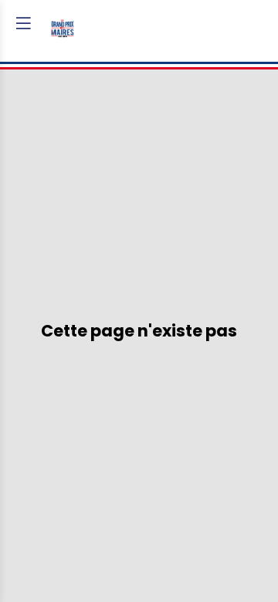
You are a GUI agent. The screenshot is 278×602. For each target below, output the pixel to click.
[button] (23, 23)
